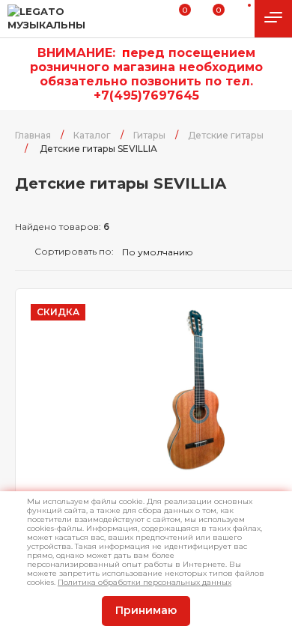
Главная (33, 135)
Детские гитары (226, 135)
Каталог (92, 135)
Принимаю (146, 610)
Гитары (149, 135)
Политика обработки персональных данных (144, 582)
